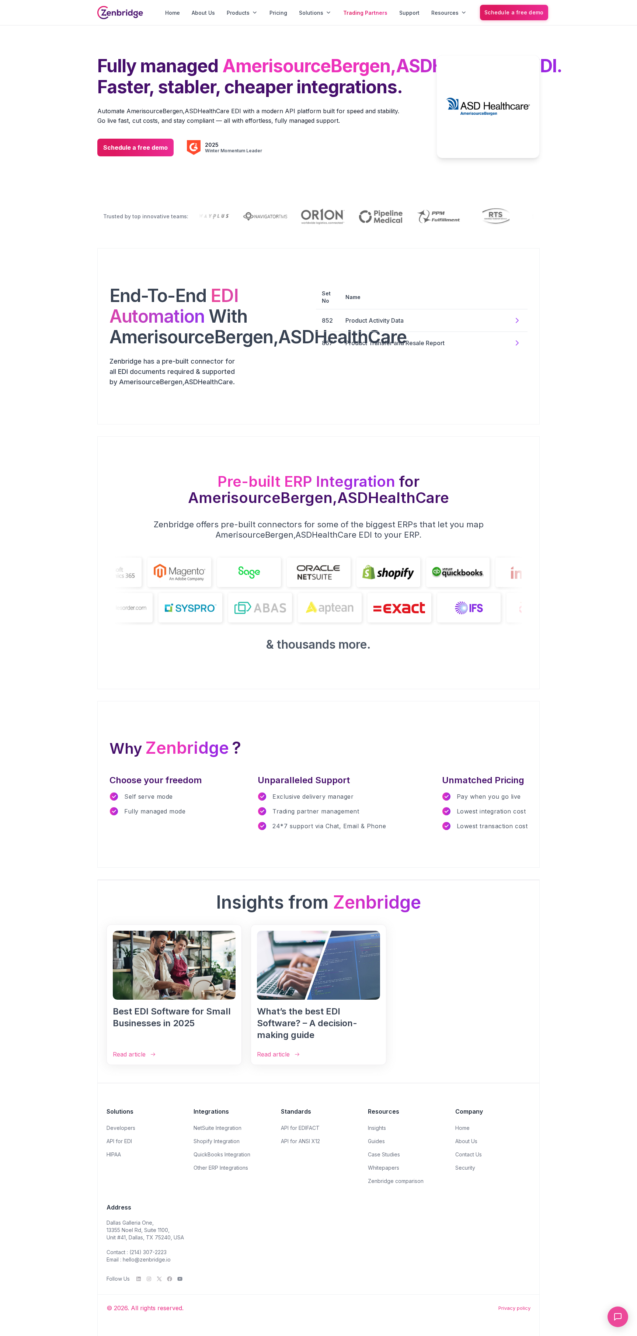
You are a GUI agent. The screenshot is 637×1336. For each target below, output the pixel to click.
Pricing (278, 13)
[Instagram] (149, 1279)
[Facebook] (170, 1279)
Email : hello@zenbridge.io (139, 1259)
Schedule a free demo (514, 12)
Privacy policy (514, 1308)
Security (465, 1168)
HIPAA (114, 1154)
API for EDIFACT (300, 1128)
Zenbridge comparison (396, 1181)
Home (172, 13)
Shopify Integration (217, 1141)
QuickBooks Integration (222, 1154)
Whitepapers (383, 1168)
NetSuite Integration (217, 1128)
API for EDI (119, 1141)
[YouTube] (180, 1279)
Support (409, 13)
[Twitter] (159, 1279)
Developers (121, 1128)
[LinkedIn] (139, 1279)
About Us (203, 13)
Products (238, 13)
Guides (376, 1141)
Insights (377, 1128)
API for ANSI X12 (300, 1141)
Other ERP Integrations (221, 1168)
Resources (445, 13)
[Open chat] (618, 1316)
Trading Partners (365, 13)
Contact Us (468, 1154)
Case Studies (384, 1154)
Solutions (311, 13)
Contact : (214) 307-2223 (137, 1252)
